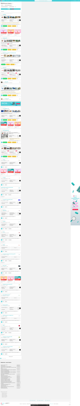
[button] (3, 11)
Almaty (4, 159)
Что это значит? (32, 405)
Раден (4, 244)
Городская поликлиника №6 (7, 336)
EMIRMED (4, 14)
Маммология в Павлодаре (4, 396)
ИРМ (3, 325)
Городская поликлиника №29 (7, 346)
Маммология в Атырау (4, 394)
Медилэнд (4, 210)
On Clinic (4, 85)
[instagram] (1, 404)
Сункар (4, 221)
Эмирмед (4, 145)
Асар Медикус (5, 108)
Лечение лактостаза (11, 6)
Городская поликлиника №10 (7, 199)
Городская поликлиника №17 (7, 284)
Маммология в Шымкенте (4, 393)
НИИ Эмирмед (5, 130)
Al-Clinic (4, 177)
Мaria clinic (4, 265)
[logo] (3, 0)
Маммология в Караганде (4, 395)
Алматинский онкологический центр (7, 187)
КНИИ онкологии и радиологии (8, 315)
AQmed (4, 67)
